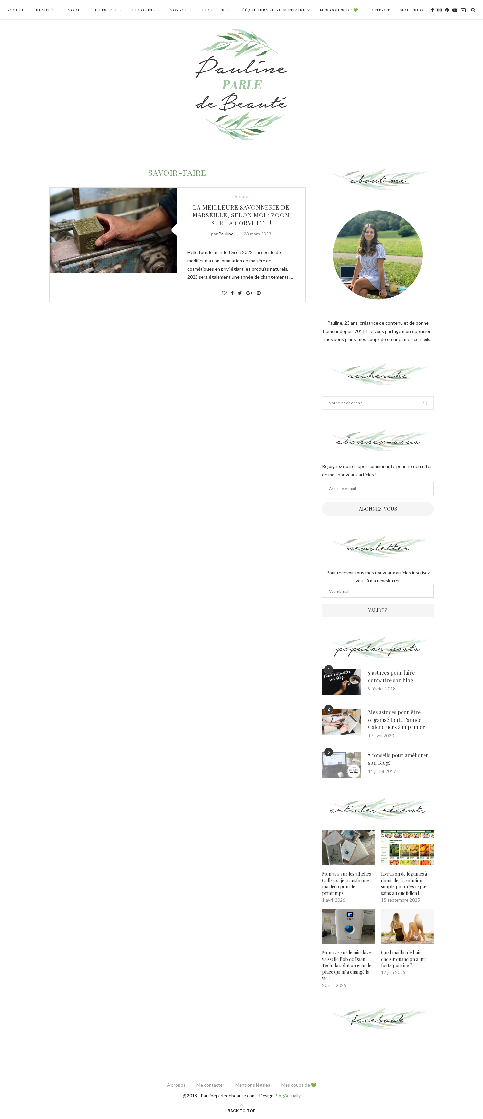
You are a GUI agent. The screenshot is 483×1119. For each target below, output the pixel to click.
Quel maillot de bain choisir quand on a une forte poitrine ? (404, 958)
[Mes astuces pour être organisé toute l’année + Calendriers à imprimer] (341, 722)
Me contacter (210, 1085)
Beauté (44, 9)
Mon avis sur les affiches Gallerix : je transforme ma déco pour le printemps (346, 883)
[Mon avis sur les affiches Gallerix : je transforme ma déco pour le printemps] (348, 847)
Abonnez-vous (378, 509)
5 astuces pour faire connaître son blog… (393, 676)
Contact (379, 9)
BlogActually (288, 1095)
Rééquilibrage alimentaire (272, 9)
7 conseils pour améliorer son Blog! (398, 759)
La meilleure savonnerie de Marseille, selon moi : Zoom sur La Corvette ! (241, 215)
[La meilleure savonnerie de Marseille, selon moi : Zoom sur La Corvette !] (113, 230)
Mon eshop (413, 9)
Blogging (144, 9)
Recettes (213, 9)
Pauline (226, 233)
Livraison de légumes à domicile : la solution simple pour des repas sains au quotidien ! (404, 883)
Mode (73, 9)
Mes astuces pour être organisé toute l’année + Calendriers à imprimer (397, 719)
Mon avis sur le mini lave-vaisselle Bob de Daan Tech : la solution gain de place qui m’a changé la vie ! (347, 965)
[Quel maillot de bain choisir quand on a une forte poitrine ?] (407, 926)
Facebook (378, 1019)
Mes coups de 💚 (339, 9)
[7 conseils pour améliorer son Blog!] (341, 765)
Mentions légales (252, 1085)
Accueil (16, 9)
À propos (176, 1085)
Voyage (179, 9)
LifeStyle (106, 9)
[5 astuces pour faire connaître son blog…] (341, 682)
